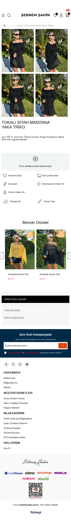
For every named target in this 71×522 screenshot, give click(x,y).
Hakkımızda (9, 378)
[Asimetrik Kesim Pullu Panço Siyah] (51, 250)
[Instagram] (20, 364)
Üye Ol (7, 448)
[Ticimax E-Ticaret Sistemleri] (35, 513)
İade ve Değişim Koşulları (16, 403)
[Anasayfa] (7, 25)
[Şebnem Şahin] (35, 462)
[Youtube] (27, 364)
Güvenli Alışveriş (12, 433)
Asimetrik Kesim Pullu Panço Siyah (51, 274)
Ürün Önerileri (14, 318)
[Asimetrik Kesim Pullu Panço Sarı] (20, 250)
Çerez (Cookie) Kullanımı (16, 423)
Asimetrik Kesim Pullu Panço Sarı (19, 274)
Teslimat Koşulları (12, 428)
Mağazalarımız (11, 382)
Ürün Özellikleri (15, 299)
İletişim (7, 387)
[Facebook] (6, 364)
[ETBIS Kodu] (35, 491)
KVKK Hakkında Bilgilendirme (18, 418)
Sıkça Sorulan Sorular (14, 398)
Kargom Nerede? (12, 407)
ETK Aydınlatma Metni (14, 437)
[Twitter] (13, 364)
